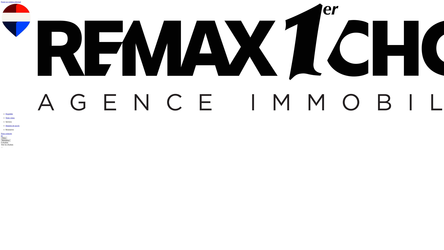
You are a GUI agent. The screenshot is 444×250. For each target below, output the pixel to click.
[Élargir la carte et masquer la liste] (2, 147)
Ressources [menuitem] (10, 130)
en (2, 136)
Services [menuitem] (9, 122)
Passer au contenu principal (11, 2)
